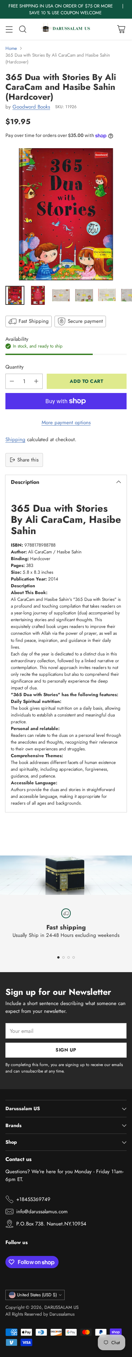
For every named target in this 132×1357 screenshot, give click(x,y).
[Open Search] (22, 29)
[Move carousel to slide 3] (68, 957)
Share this (28, 460)
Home (11, 48)
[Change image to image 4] (83, 295)
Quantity (14, 367)
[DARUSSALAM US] (66, 29)
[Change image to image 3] (60, 295)
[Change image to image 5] (106, 295)
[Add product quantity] (36, 381)
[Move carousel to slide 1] (58, 957)
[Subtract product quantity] (12, 381)
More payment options (66, 422)
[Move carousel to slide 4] (73, 957)
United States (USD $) (37, 1295)
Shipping (15, 439)
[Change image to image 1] (14, 295)
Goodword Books (31, 107)
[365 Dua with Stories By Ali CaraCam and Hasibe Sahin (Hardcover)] (66, 214)
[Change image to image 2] (37, 295)
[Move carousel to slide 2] (63, 957)
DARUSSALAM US (61, 1307)
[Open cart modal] (121, 29)
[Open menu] (9, 29)
